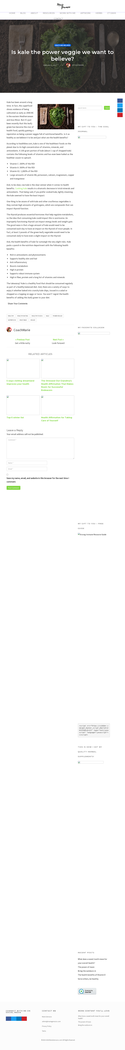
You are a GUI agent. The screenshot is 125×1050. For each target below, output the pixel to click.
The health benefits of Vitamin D (91, 975)
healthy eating (22, 316)
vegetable (23, 320)
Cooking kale (21, 188)
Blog (23, 13)
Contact (58, 18)
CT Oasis (111, 13)
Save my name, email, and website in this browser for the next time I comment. (38, 480)
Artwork (85, 13)
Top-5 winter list (15, 417)
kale (47, 316)
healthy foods (37, 316)
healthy (11, 316)
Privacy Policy (46, 1026)
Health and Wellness (62, 45)
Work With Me (67, 13)
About (34, 13)
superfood (12, 320)
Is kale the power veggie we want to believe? (62, 55)
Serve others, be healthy (88, 979)
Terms (44, 1031)
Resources (49, 13)
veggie (33, 320)
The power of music (86, 967)
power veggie (57, 316)
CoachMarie (22, 330)
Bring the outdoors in (87, 971)
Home (12, 13)
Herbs (99, 13)
